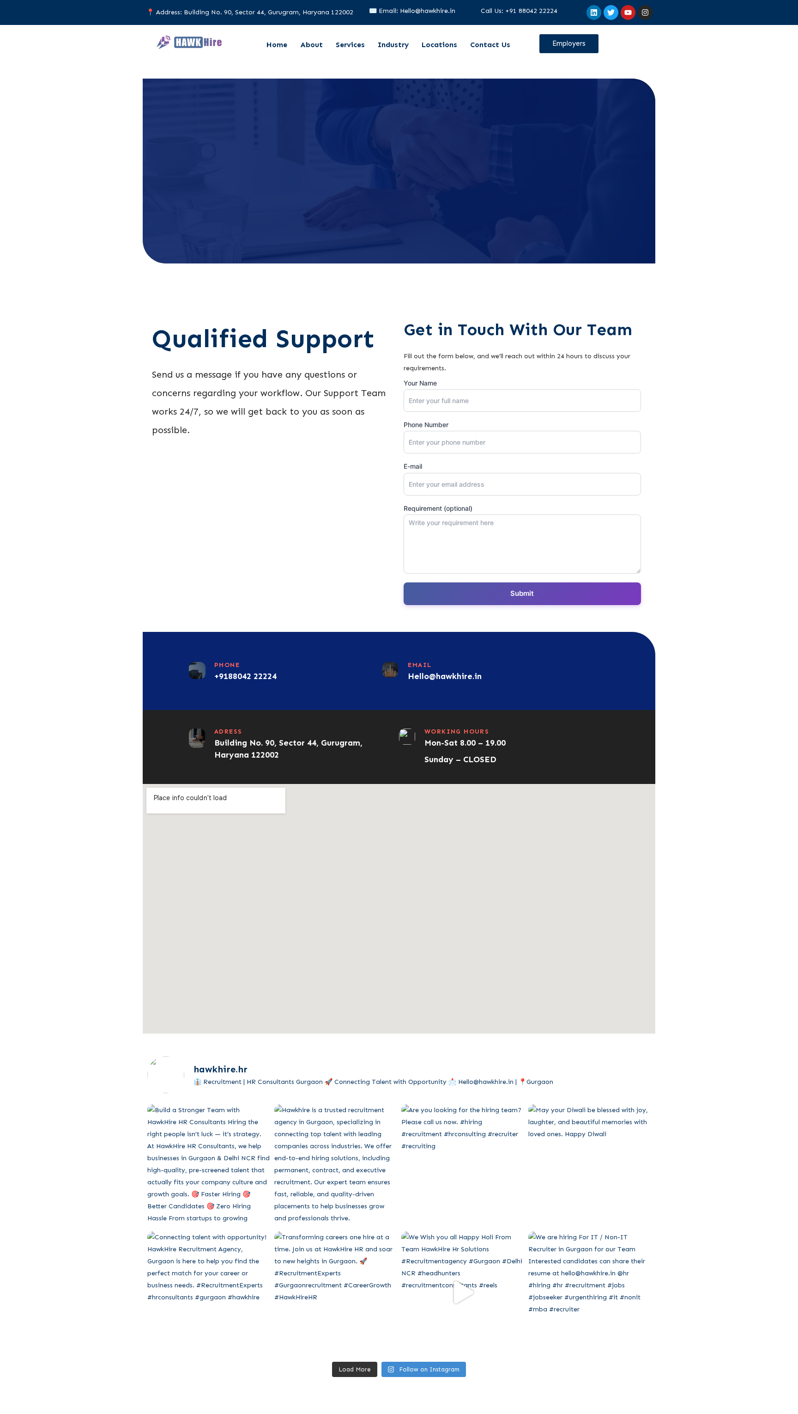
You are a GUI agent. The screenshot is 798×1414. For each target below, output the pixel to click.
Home (276, 44)
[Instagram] (645, 12)
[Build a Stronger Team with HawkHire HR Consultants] (208, 1165)
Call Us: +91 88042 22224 (519, 11)
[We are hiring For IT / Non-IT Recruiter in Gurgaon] (589, 1292)
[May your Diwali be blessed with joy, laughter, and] (589, 1165)
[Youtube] (628, 12)
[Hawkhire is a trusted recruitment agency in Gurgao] (335, 1165)
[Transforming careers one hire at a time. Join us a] (335, 1292)
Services (350, 44)
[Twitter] (611, 12)
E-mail (413, 466)
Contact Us (490, 44)
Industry (393, 44)
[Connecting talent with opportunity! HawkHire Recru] (208, 1292)
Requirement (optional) (438, 508)
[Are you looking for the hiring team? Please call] (462, 1165)
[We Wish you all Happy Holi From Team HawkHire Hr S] (462, 1292)
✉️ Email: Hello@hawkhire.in (412, 11)
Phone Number (426, 424)
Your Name (420, 383)
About (311, 44)
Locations (439, 44)
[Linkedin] (593, 12)
